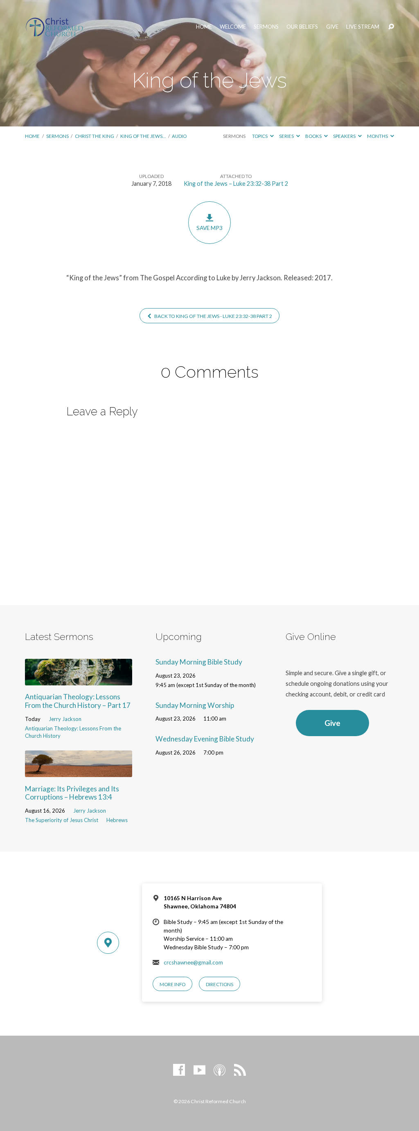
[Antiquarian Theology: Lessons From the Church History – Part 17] (78, 679)
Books (313, 136)
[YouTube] (199, 1070)
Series (287, 136)
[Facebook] (179, 1070)
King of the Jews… (143, 136)
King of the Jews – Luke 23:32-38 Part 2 (236, 183)
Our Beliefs (302, 26)
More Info (172, 984)
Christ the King (94, 136)
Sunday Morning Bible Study (198, 662)
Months (378, 136)
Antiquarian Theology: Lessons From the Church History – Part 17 (78, 701)
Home (204, 26)
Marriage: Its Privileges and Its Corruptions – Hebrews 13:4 (72, 793)
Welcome (233, 26)
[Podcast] (219, 1070)
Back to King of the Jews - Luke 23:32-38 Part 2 (212, 316)
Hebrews (117, 820)
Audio (179, 136)
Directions (219, 984)
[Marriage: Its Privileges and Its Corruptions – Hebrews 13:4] (78, 771)
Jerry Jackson (65, 719)
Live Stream (362, 26)
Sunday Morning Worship (194, 705)
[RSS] (240, 1070)
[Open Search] (391, 27)
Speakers (344, 136)
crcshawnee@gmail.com (193, 962)
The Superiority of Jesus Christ (61, 820)
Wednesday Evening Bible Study (204, 738)
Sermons (266, 26)
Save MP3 (209, 228)
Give (332, 26)
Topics (260, 136)
